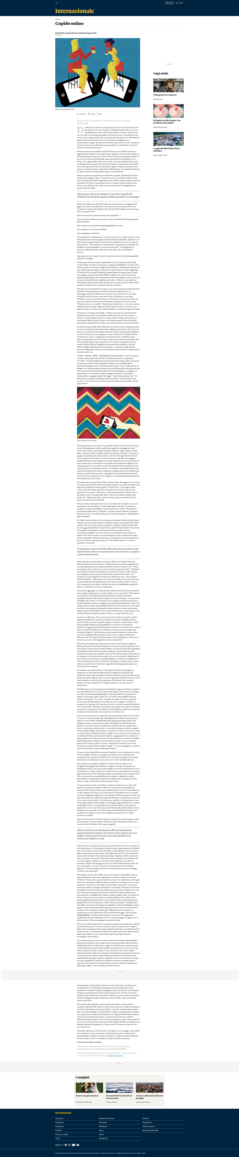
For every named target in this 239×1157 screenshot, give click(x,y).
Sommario (59, 1127)
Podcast (145, 1118)
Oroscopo (103, 1122)
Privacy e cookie (61, 1135)
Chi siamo (59, 1118)
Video (57, 1139)
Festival (58, 1131)
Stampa (93, 114)
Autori (101, 1135)
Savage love (147, 1122)
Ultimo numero (148, 1127)
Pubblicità (103, 1127)
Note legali (137, 1153)
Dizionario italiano (106, 1118)
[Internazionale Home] (64, 1113)
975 (127, 121)
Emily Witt (59, 33)
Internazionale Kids (150, 1131)
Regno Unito (91, 33)
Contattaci (59, 1122)
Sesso (57, 19)
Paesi (101, 1131)
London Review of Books (75, 33)
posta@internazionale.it (114, 1056)
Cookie (144, 1153)
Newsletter (103, 1139)
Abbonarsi (169, 3)
